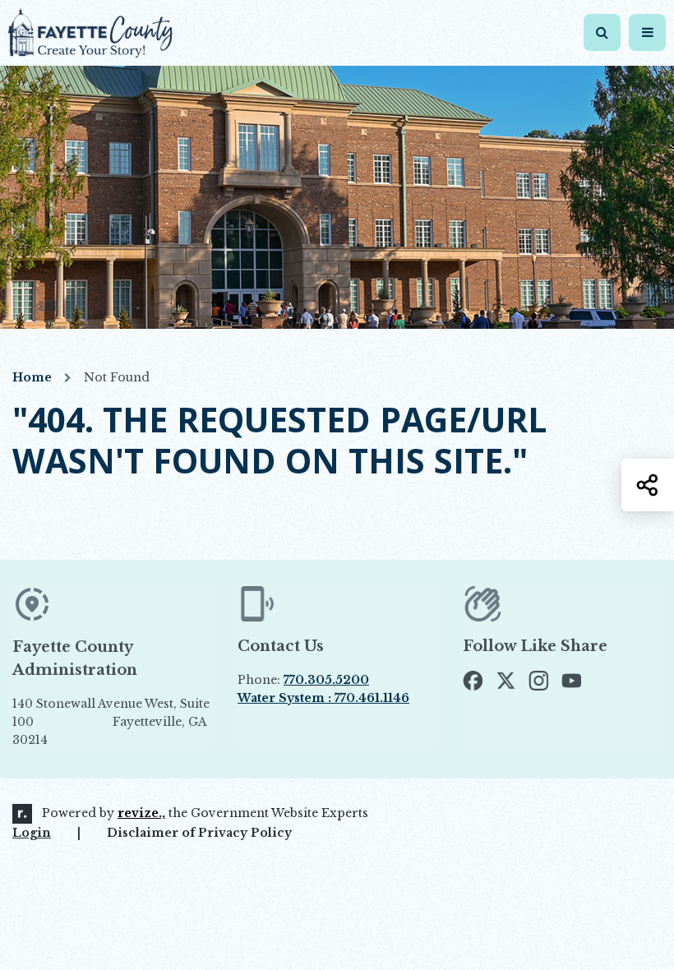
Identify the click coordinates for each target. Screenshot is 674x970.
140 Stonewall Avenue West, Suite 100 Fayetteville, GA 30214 (111, 722)
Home (32, 377)
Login (31, 832)
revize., (141, 813)
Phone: (303, 679)
